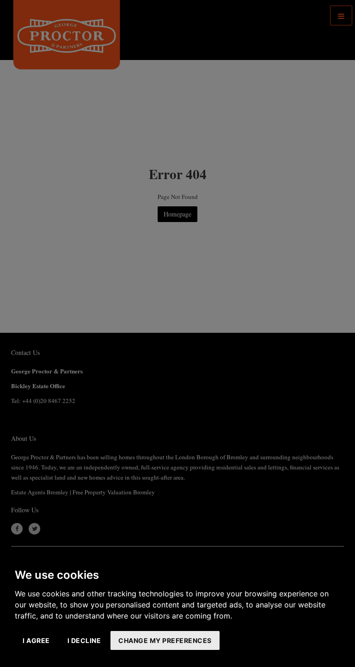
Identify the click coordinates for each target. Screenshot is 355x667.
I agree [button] (36, 640)
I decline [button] (84, 640)
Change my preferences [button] (165, 640)
